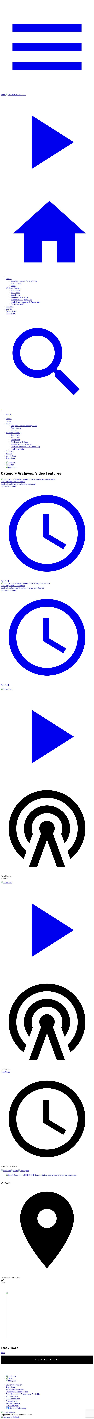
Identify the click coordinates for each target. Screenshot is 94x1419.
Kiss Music (5, 1072)
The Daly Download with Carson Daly (25, 302)
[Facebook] (11, 462)
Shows (9, 278)
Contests (9, 306)
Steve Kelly (15, 290)
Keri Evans (15, 292)
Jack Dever (15, 295)
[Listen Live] (47, 735)
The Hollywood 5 (17, 304)
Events (9, 309)
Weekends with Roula (19, 297)
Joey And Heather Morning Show (24, 281)
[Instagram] (11, 467)
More (3, 1352)
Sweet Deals (11, 311)
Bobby (13, 285)
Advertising (10, 313)
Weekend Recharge (13, 288)
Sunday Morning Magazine (21, 299)
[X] (10, 465)
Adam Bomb (16, 283)
